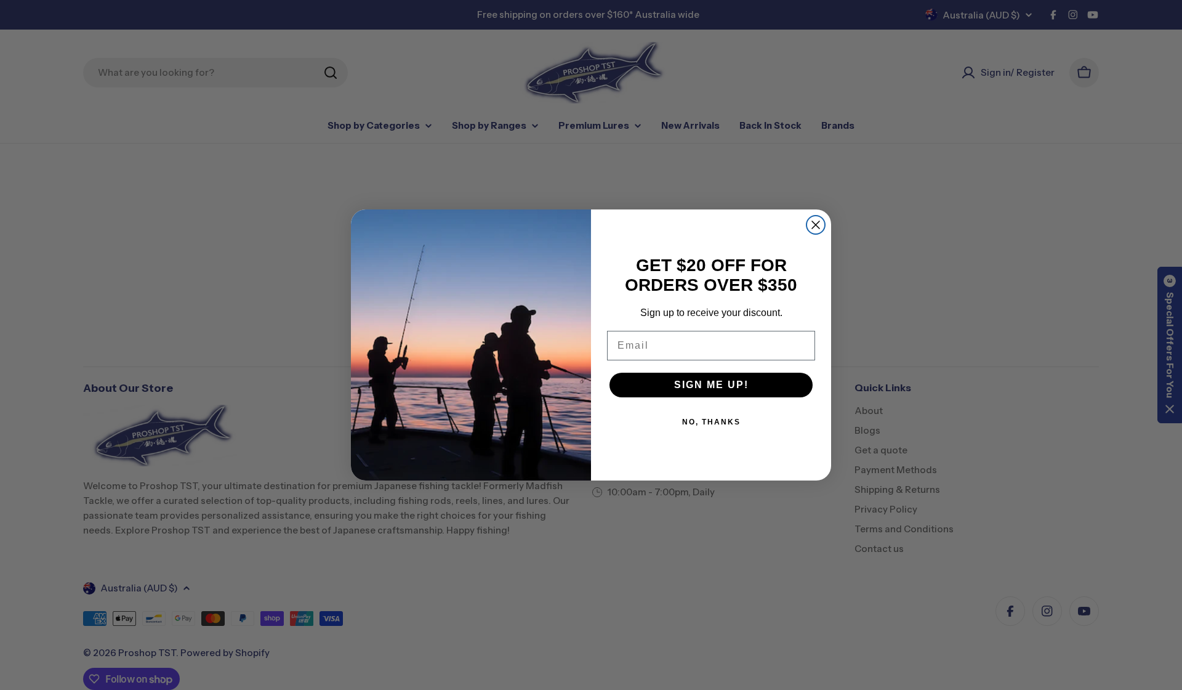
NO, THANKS (711, 422)
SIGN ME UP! (711, 385)
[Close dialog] (815, 225)
